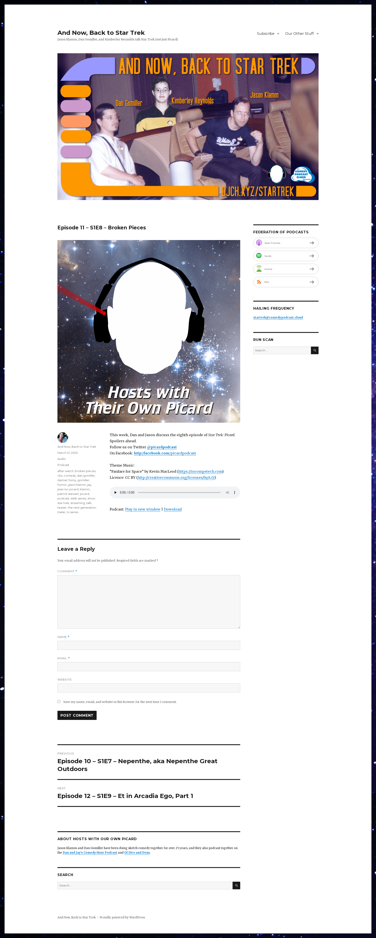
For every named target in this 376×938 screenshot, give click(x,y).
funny (72, 480)
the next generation (82, 507)
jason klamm (77, 484)
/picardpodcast (182, 453)
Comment (67, 571)
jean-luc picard (68, 489)
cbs (59, 475)
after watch (65, 471)
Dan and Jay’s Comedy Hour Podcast (90, 853)
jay (89, 484)
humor (62, 484)
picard (84, 494)
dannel (62, 480)
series (82, 498)
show (91, 498)
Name (63, 637)
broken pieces (85, 471)
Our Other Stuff (299, 34)
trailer (61, 512)
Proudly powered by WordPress (122, 917)
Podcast (63, 465)
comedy (70, 475)
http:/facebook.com (151, 453)
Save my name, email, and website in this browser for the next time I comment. (120, 702)
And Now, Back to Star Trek (101, 32)
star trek (63, 503)
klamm (85, 489)
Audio (61, 459)
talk (88, 503)
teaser (62, 507)
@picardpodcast (162, 447)
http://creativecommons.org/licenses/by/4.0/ (176, 477)
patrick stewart (68, 494)
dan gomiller (86, 475)
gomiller (83, 480)
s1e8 (73, 498)
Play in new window (142, 509)
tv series (72, 512)
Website (64, 679)
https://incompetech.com (200, 471)
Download (173, 509)
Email (63, 658)
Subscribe (265, 34)
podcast (63, 498)
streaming (77, 503)
